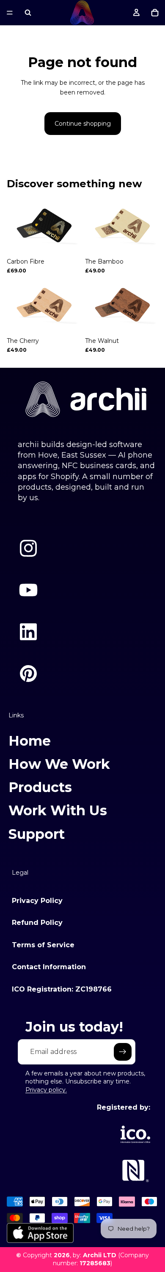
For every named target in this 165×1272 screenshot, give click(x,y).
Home (29, 741)
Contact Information (49, 967)
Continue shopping (83, 123)
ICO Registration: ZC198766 (62, 989)
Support (36, 834)
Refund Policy (37, 923)
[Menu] (9, 12)
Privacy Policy (37, 901)
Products (40, 787)
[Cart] (155, 12)
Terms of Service (43, 945)
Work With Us (57, 810)
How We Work (59, 764)
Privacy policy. (46, 1090)
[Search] (28, 12)
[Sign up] (123, 1052)
